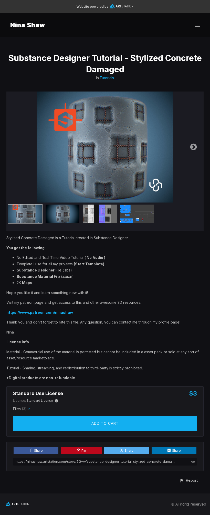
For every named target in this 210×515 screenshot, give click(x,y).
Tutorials (107, 78)
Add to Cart (105, 423)
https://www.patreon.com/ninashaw (39, 312)
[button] (188, 480)
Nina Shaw (27, 25)
